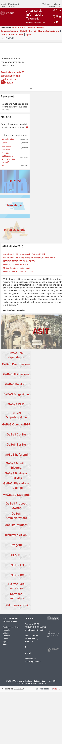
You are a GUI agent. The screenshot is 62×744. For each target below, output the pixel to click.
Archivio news (16, 34)
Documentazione (9, 31)
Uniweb (52, 6)
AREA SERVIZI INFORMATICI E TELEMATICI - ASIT (35, 627)
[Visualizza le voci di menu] (2, 38)
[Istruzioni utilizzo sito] (57, 10)
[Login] (54, 22)
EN (60, 11)
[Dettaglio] (3, 82)
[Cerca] (57, 16)
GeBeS (23, 31)
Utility (4, 34)
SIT (59, 6)
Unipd (3, 4)
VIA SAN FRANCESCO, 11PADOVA (33, 639)
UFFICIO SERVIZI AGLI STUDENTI (19, 271)
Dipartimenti (13, 4)
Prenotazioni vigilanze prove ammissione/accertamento (29, 257)
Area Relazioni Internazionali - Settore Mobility (25, 254)
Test (5, 644)
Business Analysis (11, 627)
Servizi (32, 31)
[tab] (31, 88)
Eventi (4, 165)
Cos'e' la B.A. (19, 27)
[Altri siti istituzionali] (54, 16)
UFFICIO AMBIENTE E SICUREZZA (19, 261)
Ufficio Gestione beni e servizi (17, 268)
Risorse (6, 636)
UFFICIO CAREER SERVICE (15, 264)
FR (60, 17)
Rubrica (56, 4)
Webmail (46, 4)
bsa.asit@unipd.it (33, 661)
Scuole (11, 6)
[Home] (54, 10)
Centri (3, 6)
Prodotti (6, 630)
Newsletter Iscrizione (48, 31)
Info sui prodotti (36, 27)
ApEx (28, 34)
